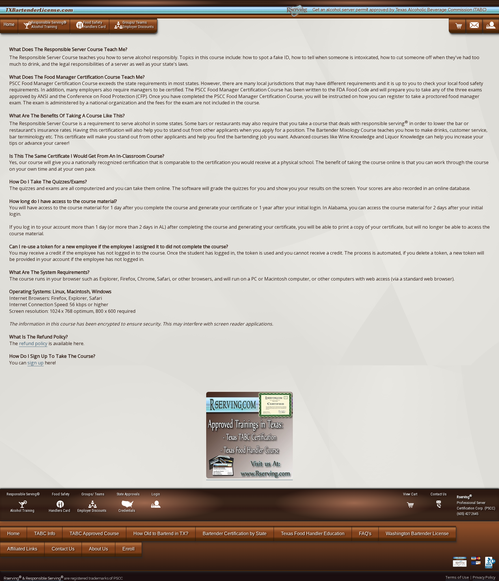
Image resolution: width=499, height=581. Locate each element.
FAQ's (365, 533)
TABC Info (44, 533)
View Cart (410, 494)
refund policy (33, 343)
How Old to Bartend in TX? (160, 533)
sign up (35, 363)
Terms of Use (457, 577)
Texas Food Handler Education (313, 533)
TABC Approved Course (94, 533)
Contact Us (63, 548)
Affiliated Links (22, 548)
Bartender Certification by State (235, 533)
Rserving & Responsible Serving (33, 578)
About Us (98, 548)
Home (8, 24)
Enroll (128, 548)
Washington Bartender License (417, 533)
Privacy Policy (484, 577)
